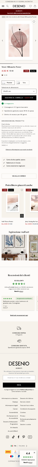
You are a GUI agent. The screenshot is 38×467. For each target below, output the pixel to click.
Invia (19, 385)
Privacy (22, 416)
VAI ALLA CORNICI (19, 176)
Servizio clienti (25, 402)
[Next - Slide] (35, 40)
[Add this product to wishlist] (34, 21)
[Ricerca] (7, 6)
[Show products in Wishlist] (30, 6)
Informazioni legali (11, 405)
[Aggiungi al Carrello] (22, 216)
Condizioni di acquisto (27, 409)
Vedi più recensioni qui (19, 315)
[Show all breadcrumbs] (4, 17)
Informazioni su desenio (10, 398)
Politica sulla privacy (26, 389)
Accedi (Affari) (13, 431)
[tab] (6, 63)
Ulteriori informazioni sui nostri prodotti (19, 149)
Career (15, 409)
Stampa (15, 402)
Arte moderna (13, 17)
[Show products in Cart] (35, 6)
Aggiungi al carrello (19, 98)
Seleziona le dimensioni (10, 87)
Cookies (23, 412)
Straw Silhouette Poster (28, 17)
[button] (28, 458)
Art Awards (14, 427)
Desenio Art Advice (26, 398)
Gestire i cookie (25, 424)
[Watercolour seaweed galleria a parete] (14, 247)
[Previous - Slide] (2, 40)
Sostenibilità (13, 412)
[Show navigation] (3, 6)
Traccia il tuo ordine (27, 405)
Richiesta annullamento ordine (28, 420)
